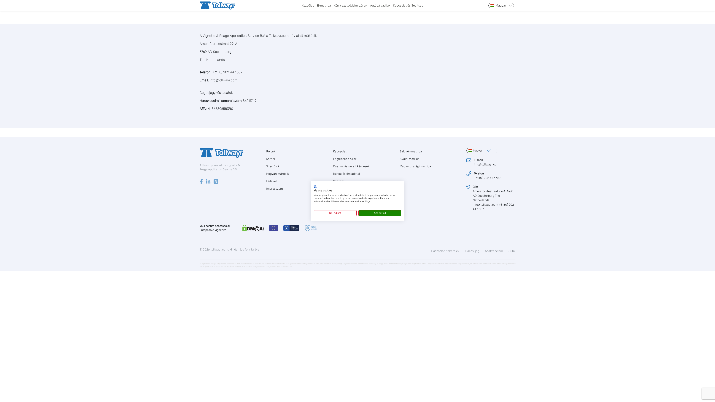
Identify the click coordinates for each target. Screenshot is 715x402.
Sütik (512, 251)
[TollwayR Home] (217, 5)
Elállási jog (472, 251)
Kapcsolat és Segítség (408, 5)
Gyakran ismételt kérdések (351, 166)
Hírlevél (271, 181)
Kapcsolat (340, 151)
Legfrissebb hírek (345, 159)
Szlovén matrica (411, 151)
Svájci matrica (410, 159)
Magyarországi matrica (415, 166)
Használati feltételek (445, 251)
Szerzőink (272, 166)
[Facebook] (201, 182)
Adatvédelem (494, 251)
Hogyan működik (277, 174)
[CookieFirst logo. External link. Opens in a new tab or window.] (315, 186)
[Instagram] (208, 182)
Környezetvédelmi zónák (350, 5)
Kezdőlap (308, 5)
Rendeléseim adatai (346, 174)
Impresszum (274, 188)
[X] (216, 182)
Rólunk (270, 151)
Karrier (270, 159)
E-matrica (324, 5)
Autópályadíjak (380, 5)
